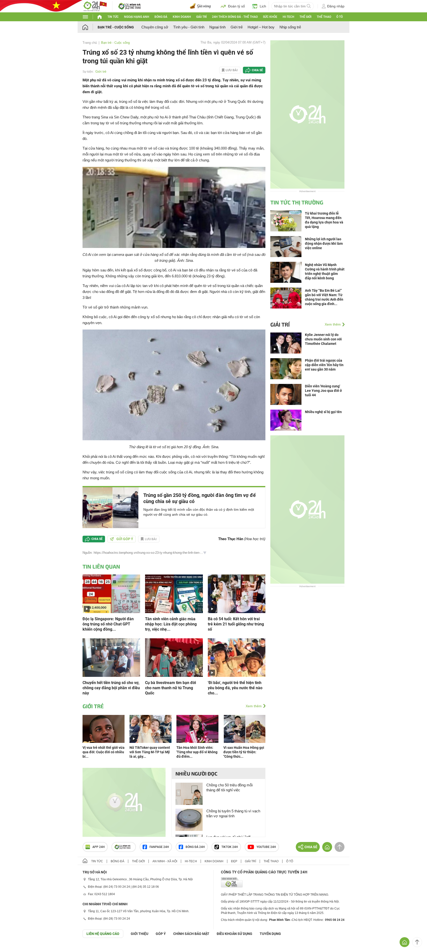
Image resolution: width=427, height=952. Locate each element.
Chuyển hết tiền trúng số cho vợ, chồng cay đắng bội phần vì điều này (111, 687)
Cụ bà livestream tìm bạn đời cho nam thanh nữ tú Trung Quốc (170, 687)
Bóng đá (160, 17)
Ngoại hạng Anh (136, 17)
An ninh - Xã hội (164, 861)
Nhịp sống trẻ (290, 27)
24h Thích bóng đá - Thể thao (235, 17)
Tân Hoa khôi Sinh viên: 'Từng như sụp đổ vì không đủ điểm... (196, 752)
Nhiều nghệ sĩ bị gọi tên (323, 412)
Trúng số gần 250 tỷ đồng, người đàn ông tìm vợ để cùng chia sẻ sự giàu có (199, 498)
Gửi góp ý (124, 539)
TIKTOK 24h (229, 847)
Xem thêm (254, 706)
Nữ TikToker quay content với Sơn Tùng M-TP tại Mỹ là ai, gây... (149, 752)
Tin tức (113, 17)
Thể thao (324, 17)
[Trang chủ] (90, 27)
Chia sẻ (257, 70)
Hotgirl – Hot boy (261, 27)
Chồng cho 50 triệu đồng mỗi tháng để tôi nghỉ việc (229, 787)
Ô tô (339, 17)
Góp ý (161, 934)
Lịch (263, 6)
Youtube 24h (266, 847)
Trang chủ (90, 42)
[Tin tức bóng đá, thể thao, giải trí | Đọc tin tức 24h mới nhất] (95, 6)
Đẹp (234, 861)
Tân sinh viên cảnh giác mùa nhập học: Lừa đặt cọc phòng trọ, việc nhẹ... (171, 624)
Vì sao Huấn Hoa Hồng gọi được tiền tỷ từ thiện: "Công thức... (243, 752)
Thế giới (305, 17)
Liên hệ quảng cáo (102, 934)
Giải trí (201, 17)
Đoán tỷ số (236, 6)
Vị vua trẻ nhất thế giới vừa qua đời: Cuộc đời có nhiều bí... (104, 752)
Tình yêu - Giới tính (188, 27)
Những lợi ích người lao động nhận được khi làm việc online (324, 243)
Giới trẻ (237, 27)
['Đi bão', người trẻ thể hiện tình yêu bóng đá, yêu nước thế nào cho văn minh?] (236, 657)
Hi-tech (288, 17)
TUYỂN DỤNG (270, 934)
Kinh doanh (182, 17)
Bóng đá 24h (195, 847)
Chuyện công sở (154, 27)
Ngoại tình (217, 27)
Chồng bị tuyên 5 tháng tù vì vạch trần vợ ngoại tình (233, 813)
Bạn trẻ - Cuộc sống (116, 27)
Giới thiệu (139, 934)
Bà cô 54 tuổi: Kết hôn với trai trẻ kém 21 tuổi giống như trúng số (236, 624)
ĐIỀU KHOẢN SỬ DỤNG (234, 934)
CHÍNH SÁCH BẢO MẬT (191, 934)
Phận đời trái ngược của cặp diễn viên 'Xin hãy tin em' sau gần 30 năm (324, 364)
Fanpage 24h (159, 847)
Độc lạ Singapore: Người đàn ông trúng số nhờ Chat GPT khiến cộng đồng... (108, 624)
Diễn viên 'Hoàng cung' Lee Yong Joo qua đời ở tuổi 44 (323, 390)
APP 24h (98, 847)
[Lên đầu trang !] (417, 942)
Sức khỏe (270, 17)
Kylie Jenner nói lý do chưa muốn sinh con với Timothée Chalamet (323, 339)
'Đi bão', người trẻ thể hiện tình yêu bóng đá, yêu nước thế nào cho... (235, 687)
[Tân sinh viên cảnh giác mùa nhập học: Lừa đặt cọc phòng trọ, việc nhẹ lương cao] (174, 593)
